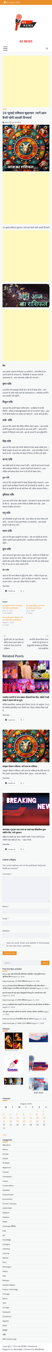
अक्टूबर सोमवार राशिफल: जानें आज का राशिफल (20, 766)
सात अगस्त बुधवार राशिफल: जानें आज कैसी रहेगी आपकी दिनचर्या (13, 618)
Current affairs (8, 1185)
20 (24, 1121)
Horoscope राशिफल (9, 1226)
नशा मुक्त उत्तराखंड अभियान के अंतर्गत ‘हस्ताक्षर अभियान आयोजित (23, 1011)
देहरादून (5, 1330)
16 (44, 1117)
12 (17, 1117)
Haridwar (6, 1217)
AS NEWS (26, 41)
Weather (6, 1321)
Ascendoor (18, 1349)
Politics (5, 1271)
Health (5, 1221)
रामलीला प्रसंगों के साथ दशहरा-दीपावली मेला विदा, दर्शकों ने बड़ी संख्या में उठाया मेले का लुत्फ (26, 698)
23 (44, 1121)
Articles (5, 1158)
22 (37, 1121)
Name (6, 906)
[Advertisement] (26, 81)
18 (11, 1121)
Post (4, 1275)
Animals (6, 1154)
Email (6, 918)
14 (31, 1117)
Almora (5, 1149)
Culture (5, 1181)
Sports (5, 1298)
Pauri (4, 1262)
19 (17, 1121)
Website (6, 930)
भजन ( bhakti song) (9, 1339)
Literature (6, 1248)
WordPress (39, 1349)
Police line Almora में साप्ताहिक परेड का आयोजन (18, 1018)
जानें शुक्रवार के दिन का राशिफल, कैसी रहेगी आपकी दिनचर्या (13, 606)
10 (4, 1117)
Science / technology (10, 1289)
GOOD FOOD (7, 1208)
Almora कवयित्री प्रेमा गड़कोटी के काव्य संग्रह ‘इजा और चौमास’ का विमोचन (26, 1004)
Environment (7, 1199)
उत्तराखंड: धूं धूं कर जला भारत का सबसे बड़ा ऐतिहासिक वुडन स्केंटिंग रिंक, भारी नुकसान (24, 831)
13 (24, 1117)
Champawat (7, 1176)
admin (7, 122)
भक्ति (4, 1334)
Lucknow (6, 1253)
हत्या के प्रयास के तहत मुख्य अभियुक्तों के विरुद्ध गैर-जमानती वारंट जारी (24, 992)
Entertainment (8, 1194)
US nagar (6, 1307)
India (5, 109)
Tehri (4, 1303)
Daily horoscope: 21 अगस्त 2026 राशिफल (17, 1023)
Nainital (5, 1257)
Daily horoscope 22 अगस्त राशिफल (15, 1000)
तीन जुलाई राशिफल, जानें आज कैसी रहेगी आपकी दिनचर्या (35, 606)
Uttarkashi (6, 1312)
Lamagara (6, 1244)
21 (31, 1121)
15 (37, 1117)
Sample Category (9, 1285)
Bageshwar (7, 1167)
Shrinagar (6, 1294)
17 (4, 1121)
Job (4, 1235)
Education (6, 1190)
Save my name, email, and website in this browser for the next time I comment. (27, 944)
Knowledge (7, 1239)
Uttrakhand (7, 1316)
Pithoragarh (7, 1266)
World (5, 1325)
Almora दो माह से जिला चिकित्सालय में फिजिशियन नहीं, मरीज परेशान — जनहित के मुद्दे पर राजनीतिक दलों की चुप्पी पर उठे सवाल (25, 987)
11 (11, 1117)
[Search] (47, 48)
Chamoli (6, 1172)
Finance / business (10, 1203)
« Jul (4, 1134)
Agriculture (6, 1145)
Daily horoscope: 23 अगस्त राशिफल (15, 981)
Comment (7, 873)
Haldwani (6, 1212)
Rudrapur (6, 1280)
